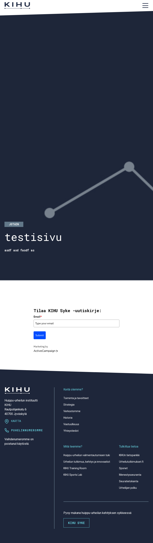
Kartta (16, 421)
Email (38, 316)
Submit (39, 335)
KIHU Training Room (75, 468)
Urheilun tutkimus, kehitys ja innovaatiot (86, 461)
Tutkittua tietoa (128, 446)
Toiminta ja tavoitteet (76, 398)
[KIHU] (17, 5)
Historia (67, 417)
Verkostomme (71, 411)
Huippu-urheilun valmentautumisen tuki (86, 455)
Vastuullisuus (71, 424)
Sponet (123, 468)
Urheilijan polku (128, 487)
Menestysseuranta (130, 474)
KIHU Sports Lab (72, 474)
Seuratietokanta (128, 481)
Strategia (68, 404)
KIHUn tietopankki (129, 455)
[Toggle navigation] (145, 5)
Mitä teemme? (72, 446)
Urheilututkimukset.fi (131, 461)
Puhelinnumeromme (27, 430)
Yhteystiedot (71, 430)
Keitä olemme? (73, 389)
